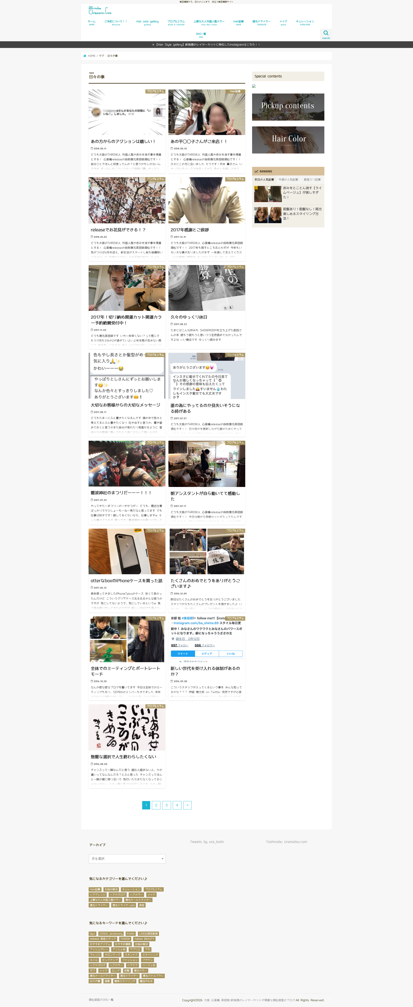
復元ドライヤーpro (123, 905)
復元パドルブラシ (153, 975)
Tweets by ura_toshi (207, 842)
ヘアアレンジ (97, 894)
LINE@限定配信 (148, 933)
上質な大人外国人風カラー (209, 23)
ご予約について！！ (116, 23)
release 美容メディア (103, 938)
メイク (283, 23)
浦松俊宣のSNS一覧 (101, 999)
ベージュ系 (148, 965)
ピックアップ (110, 960)
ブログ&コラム (176, 23)
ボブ (92, 970)
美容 (141, 905)
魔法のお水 (146, 981)
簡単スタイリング (124, 981)
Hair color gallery (147, 23)
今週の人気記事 (288, 179)
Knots (130, 933)
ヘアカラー (136, 894)
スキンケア (131, 954)
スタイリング (150, 954)
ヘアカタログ (117, 894)
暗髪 (107, 981)
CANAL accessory (111, 933)
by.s (92, 933)
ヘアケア (132, 965)
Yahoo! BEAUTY (144, 938)
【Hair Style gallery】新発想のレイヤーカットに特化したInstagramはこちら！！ (207, 44)
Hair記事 (238, 23)
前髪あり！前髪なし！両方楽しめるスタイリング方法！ (302, 214)
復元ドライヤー (262, 23)
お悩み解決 (111, 889)
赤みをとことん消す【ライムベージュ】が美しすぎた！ (302, 193)
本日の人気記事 (264, 179)
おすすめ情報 (123, 944)
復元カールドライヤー (138, 899)
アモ (147, 949)
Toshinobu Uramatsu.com (286, 842)
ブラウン (147, 960)
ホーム (92, 23)
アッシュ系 (118, 949)
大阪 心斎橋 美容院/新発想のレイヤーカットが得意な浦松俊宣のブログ (249, 1000)
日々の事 (95, 981)
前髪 (126, 970)
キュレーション (305, 23)
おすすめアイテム (100, 944)
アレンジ (95, 954)
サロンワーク (112, 954)
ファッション (130, 960)
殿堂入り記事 (312, 179)
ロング (116, 970)
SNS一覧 (201, 35)
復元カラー (140, 970)
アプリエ (135, 949)
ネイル (94, 960)
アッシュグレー (99, 949)
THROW (125, 938)
